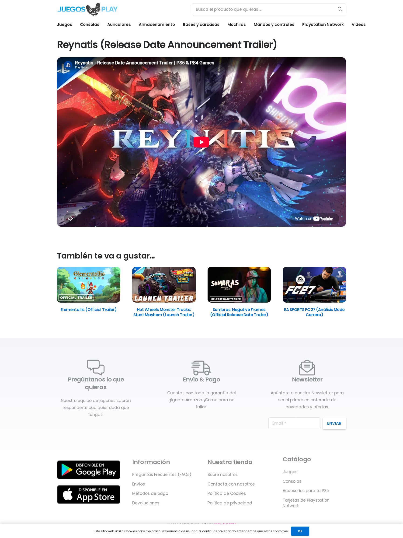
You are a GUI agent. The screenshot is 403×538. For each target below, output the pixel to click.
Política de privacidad (230, 503)
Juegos (290, 472)
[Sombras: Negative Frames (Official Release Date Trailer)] (239, 301)
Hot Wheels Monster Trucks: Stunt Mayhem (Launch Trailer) (163, 312)
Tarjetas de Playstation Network (306, 503)
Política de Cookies (227, 493)
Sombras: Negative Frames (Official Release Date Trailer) (239, 312)
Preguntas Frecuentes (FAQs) (161, 474)
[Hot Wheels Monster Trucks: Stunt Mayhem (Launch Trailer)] (164, 301)
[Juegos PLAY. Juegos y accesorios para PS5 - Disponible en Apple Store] (88, 494)
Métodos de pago (150, 493)
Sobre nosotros (223, 474)
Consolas (292, 481)
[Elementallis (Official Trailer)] (88, 301)
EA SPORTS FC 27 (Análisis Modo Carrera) (314, 312)
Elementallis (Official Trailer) (89, 309)
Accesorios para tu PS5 (306, 490)
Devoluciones (145, 503)
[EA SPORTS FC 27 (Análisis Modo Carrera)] (314, 301)
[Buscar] (340, 9)
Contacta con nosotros (231, 484)
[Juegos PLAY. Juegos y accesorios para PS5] (87, 9)
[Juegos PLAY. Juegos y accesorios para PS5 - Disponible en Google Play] (88, 469)
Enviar (334, 423)
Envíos (138, 484)
